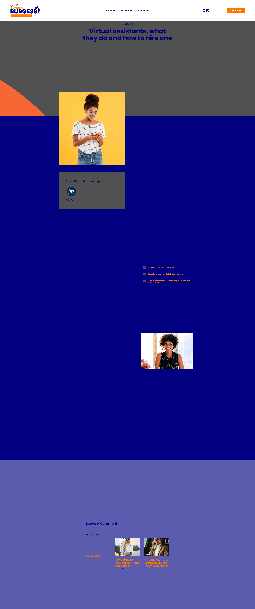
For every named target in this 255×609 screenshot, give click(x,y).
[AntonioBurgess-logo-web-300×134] (25, 5)
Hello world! (94, 556)
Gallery (129, 547)
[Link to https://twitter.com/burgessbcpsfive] (204, 10)
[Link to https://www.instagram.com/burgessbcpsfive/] (207, 10)
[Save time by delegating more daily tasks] (127, 547)
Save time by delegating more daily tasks (126, 547)
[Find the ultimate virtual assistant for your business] (156, 547)
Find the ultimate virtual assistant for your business (155, 547)
